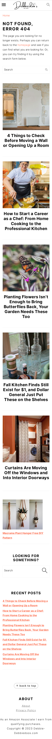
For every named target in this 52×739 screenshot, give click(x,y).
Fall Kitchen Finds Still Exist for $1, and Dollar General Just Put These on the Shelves (26, 392)
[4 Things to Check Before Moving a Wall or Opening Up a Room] (26, 106)
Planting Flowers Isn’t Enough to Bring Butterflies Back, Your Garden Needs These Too (26, 306)
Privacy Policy (26, 710)
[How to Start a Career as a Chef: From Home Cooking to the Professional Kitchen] (26, 184)
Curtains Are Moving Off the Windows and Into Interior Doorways (26, 472)
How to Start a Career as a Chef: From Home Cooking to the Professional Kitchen (26, 221)
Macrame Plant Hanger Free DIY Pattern (23, 535)
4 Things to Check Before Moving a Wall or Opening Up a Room (26, 140)
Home (6, 15)
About (26, 705)
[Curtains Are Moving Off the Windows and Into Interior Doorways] (26, 439)
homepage (24, 45)
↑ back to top (26, 685)
